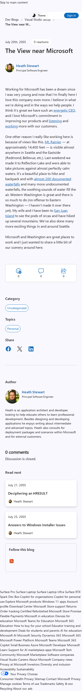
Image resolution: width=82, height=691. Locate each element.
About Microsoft (40, 659)
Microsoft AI (8, 635)
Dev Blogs (12, 19)
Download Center (21, 606)
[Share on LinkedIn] (31, 349)
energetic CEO (64, 110)
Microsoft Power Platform (17, 640)
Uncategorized (16, 308)
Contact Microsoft (58, 679)
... (29, 24)
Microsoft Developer (52, 645)
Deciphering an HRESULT (28, 493)
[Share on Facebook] (8, 349)
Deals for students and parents (38, 630)
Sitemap (40, 679)
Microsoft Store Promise (65, 611)
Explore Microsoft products (23, 601)
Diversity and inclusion (55, 664)
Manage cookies (11, 684)
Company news (62, 659)
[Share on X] (20, 349)
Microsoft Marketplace (32, 655)
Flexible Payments (12, 616)
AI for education (71, 630)
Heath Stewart (27, 65)
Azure (34, 645)
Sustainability (25, 669)
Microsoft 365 (71, 635)
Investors (33, 664)
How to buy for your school (32, 626)
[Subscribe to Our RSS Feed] (11, 562)
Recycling (6, 688)
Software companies (60, 655)
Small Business (20, 645)
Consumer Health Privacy (17, 679)
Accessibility (8, 669)
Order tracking (9, 611)
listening (55, 120)
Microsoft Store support (49, 606)
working (11, 126)
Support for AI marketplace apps (30, 650)
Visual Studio (8, 659)
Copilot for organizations (36, 597)
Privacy (75, 679)
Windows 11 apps (54, 601)
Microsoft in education (39, 616)
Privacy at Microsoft (13, 664)
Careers (23, 659)
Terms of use (31, 684)
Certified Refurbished (34, 611)
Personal (13, 328)
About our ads (22, 688)
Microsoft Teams (46, 640)
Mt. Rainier (53, 142)
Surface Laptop (26, 592)
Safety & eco (64, 684)
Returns (71, 606)
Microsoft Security (29, 635)
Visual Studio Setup (38, 19)
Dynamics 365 (51, 635)
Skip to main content (14, 2)
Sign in (71, 15)
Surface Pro (7, 592)
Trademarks (47, 684)
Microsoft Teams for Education (34, 621)
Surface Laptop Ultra (50, 592)
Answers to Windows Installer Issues (36, 524)
